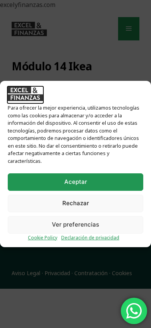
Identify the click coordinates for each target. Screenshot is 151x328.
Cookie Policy (42, 237)
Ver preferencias (75, 224)
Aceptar (75, 181)
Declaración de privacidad (90, 237)
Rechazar (75, 203)
